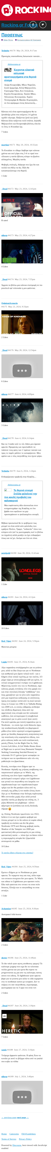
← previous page (9, 1117)
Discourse (16, 1145)
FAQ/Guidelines (29, 1134)
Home (4, 1134)
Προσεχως (12, 34)
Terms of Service (8, 1139)
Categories (14, 1134)
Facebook (33, 24)
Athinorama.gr (14, 64)
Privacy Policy (25, 1139)
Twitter (42, 24)
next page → (23, 1117)
